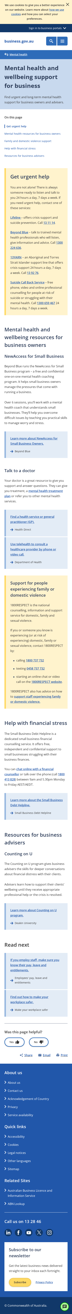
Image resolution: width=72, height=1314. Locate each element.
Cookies (13, 1145)
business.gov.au (19, 41)
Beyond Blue (19, 232)
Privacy (13, 1107)
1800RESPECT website (46, 682)
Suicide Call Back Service (27, 282)
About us (14, 1083)
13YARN (16, 257)
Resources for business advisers (24, 156)
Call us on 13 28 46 (22, 1221)
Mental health (18, 54)
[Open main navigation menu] (62, 41)
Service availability (20, 1115)
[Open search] (51, 41)
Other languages (19, 1161)
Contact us (15, 1091)
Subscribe (20, 1282)
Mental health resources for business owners (32, 133)
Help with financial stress (20, 148)
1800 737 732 (35, 660)
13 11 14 (49, 223)
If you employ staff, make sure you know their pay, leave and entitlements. (34, 965)
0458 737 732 (36, 668)
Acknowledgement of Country (28, 1099)
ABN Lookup (16, 1204)
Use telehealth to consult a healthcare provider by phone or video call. (33, 549)
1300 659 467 (46, 303)
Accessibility (16, 1137)
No (36, 1042)
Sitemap (13, 1169)
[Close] (67, 4)
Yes (11, 1042)
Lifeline (15, 218)
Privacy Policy (44, 1282)
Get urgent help (16, 126)
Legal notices (17, 1153)
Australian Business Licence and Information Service (30, 1193)
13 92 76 (32, 273)
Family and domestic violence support (27, 141)
